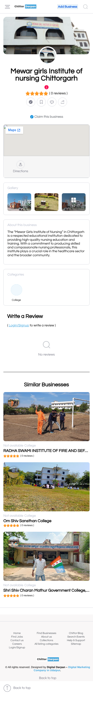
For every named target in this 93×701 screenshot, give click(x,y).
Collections (46, 640)
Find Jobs (17, 636)
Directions (20, 171)
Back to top (47, 678)
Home (17, 633)
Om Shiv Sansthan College (27, 521)
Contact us (16, 640)
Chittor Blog (76, 633)
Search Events (76, 636)
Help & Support (76, 640)
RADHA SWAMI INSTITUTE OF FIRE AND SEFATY (47, 451)
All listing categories (46, 643)
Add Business (67, 6)
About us (46, 636)
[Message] (51, 102)
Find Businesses (46, 633)
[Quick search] (85, 7)
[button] (30, 102)
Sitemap (76, 643)
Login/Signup (17, 647)
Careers (17, 643)
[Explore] (7, 7)
